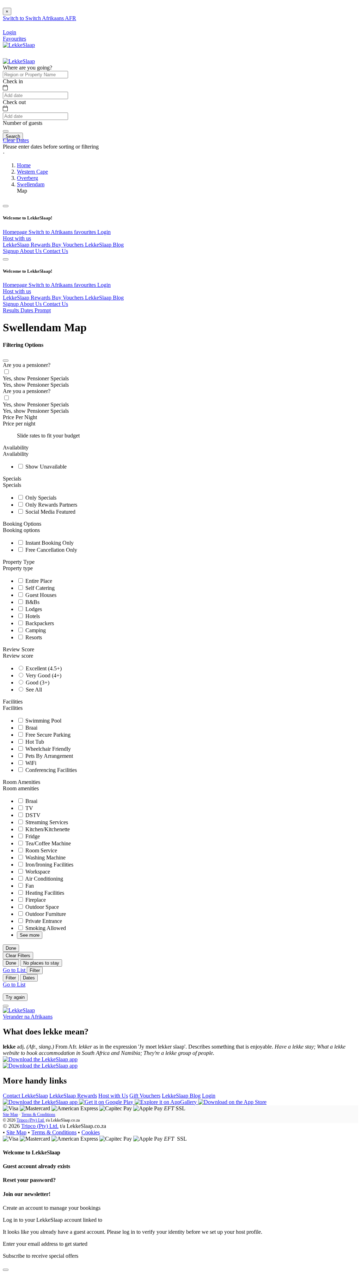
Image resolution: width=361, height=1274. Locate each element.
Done (11, 948)
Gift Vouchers (144, 1096)
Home (24, 165)
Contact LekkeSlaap (25, 1096)
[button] (180, 153)
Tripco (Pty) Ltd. (31, 1120)
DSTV (32, 815)
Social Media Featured (49, 512)
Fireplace (35, 900)
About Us (31, 251)
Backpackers (39, 623)
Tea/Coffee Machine (47, 843)
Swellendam (30, 184)
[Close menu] (5, 206)
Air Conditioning (43, 879)
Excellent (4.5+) (43, 668)
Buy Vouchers (68, 245)
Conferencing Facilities (50, 770)
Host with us (17, 238)
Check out (14, 102)
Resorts (33, 637)
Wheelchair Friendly (47, 749)
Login (104, 232)
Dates (29, 977)
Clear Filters (18, 955)
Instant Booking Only (49, 543)
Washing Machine (45, 858)
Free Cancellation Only (50, 550)
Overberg (27, 178)
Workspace (37, 872)
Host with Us (113, 1096)
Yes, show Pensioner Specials (36, 378)
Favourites (14, 39)
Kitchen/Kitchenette (47, 829)
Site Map (10, 1114)
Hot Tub (34, 742)
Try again (15, 997)
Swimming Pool (42, 721)
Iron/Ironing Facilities (48, 865)
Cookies (90, 1132)
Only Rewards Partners (50, 505)
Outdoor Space (41, 907)
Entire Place (38, 581)
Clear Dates (16, 140)
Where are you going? (27, 68)
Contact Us (55, 251)
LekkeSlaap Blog (104, 245)
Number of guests (22, 123)
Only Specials (40, 498)
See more (29, 935)
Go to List (15, 970)
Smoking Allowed (45, 928)
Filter (35, 970)
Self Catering (39, 588)
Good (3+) (36, 683)
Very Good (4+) (42, 675)
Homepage (16, 232)
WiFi (30, 763)
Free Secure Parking (47, 735)
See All (33, 690)
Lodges (33, 609)
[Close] (5, 361)
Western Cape (32, 172)
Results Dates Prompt (27, 310)
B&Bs (31, 602)
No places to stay (41, 963)
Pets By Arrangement (48, 756)
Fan (29, 886)
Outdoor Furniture (45, 914)
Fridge (32, 836)
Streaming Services (46, 822)
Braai (30, 728)
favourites (85, 232)
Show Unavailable (45, 467)
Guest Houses (40, 595)
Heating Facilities (44, 893)
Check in (13, 81)
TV (28, 808)
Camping (35, 630)
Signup (11, 251)
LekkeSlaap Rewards (27, 245)
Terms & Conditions (38, 1114)
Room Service (40, 850)
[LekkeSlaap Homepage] (19, 45)
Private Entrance (43, 921)
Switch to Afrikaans (51, 232)
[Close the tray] (5, 1270)
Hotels (32, 616)
